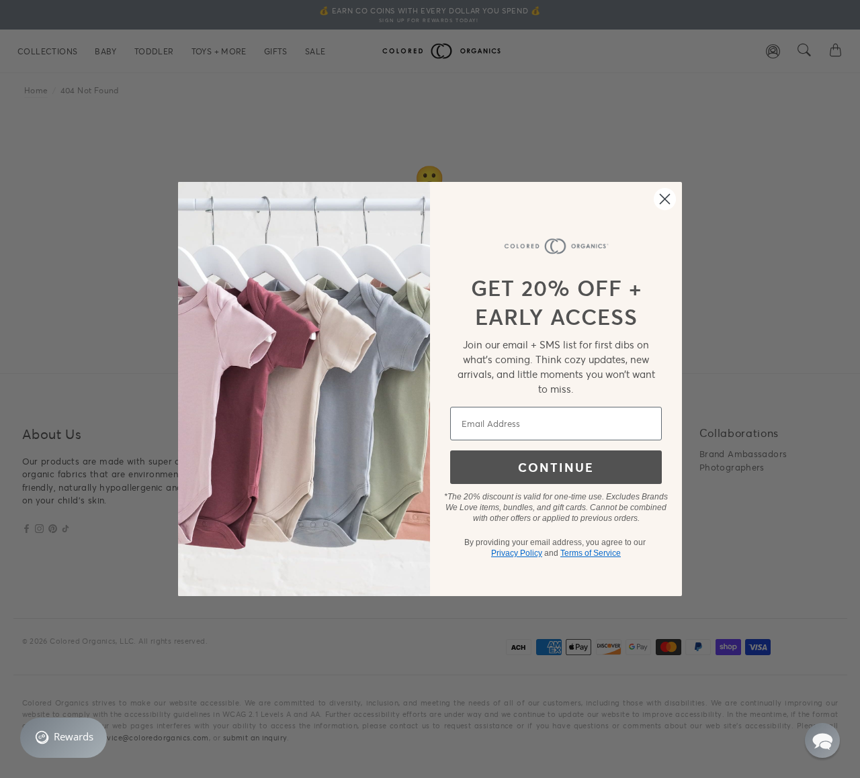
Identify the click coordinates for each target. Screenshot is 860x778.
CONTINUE (556, 467)
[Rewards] (63, 738)
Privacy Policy (516, 553)
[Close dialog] (665, 199)
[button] (822, 740)
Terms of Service (590, 553)
